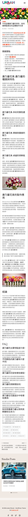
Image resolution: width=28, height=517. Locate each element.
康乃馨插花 (6, 430)
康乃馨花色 (6, 436)
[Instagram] (19, 515)
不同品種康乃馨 (7, 427)
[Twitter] (15, 515)
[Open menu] (24, 2)
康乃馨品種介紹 (16, 427)
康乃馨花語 (13, 436)
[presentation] (14, 471)
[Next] (24, 477)
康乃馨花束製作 (7, 432)
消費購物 (4, 21)
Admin (5, 28)
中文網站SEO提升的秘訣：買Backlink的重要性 (20, 446)
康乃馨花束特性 (14, 430)
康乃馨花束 (13, 57)
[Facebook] (8, 515)
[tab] (12, 492)
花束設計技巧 (21, 436)
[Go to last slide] (4, 477)
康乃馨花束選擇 (16, 432)
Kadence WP (14, 510)
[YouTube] (12, 515)
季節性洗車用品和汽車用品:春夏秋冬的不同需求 (13, 482)
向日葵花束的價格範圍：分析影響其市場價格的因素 (7, 446)
